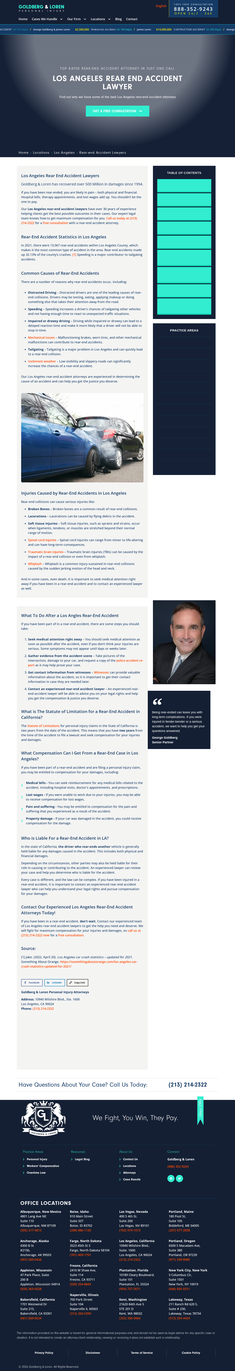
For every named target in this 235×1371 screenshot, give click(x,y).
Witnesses (101, 672)
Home (24, 153)
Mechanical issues (41, 337)
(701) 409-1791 (80, 1255)
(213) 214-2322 (43, 1008)
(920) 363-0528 (30, 1289)
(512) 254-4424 (179, 1318)
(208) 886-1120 (80, 1230)
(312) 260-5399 (80, 1313)
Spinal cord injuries (42, 540)
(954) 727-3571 (129, 1289)
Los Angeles (64, 153)
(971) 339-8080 (179, 1259)
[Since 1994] (200, 1110)
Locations (41, 153)
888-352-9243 (193, 9)
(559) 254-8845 (80, 1284)
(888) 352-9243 (178, 1166)
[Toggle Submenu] (61, 19)
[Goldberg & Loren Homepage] (42, 8)
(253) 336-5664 (129, 1318)
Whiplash (35, 564)
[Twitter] (179, 1178)
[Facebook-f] (171, 1178)
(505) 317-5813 (30, 1230)
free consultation (55, 223)
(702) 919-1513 (129, 1230)
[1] (74, 254)
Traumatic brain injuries (45, 552)
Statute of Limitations (43, 726)
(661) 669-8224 (30, 1318)
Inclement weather (42, 361)
